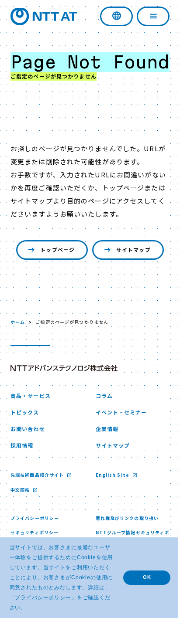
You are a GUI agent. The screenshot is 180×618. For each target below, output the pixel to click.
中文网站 (20, 509)
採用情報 (21, 465)
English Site (110, 494)
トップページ (54, 269)
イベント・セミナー (118, 431)
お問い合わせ (27, 448)
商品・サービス (30, 415)
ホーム (17, 341)
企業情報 (103, 448)
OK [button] (140, 577)
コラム (100, 415)
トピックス (24, 431)
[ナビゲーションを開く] (146, 16)
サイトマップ (130, 269)
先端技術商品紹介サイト (37, 494)
